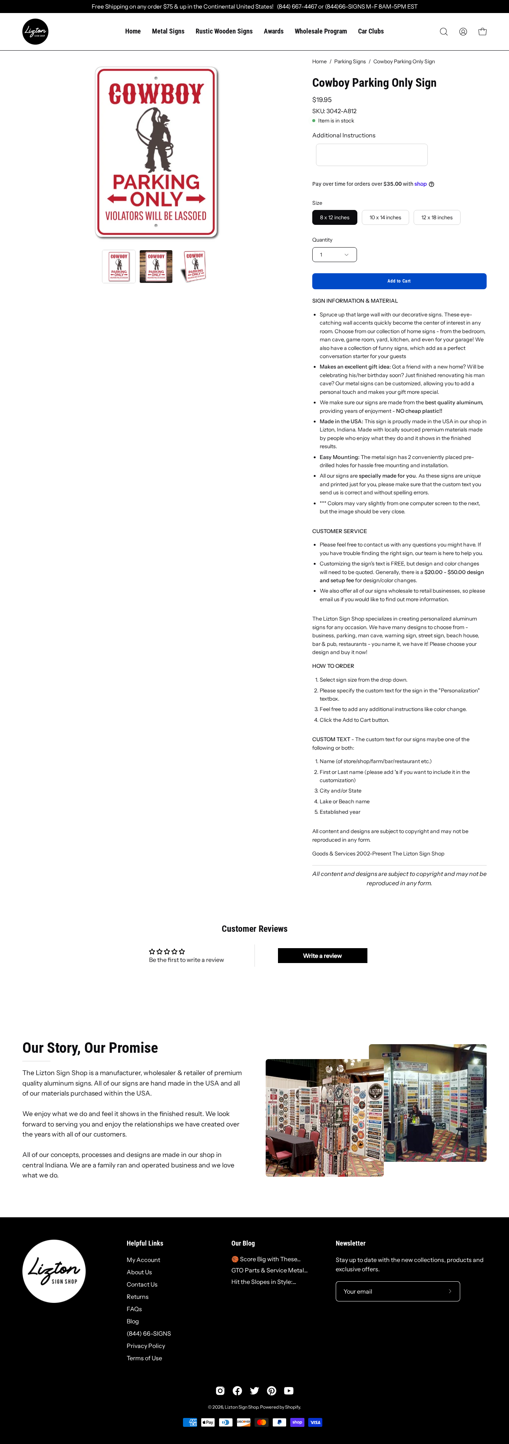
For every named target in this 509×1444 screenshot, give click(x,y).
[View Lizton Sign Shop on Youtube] (288, 1390)
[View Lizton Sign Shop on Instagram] (220, 1390)
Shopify (292, 1407)
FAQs (134, 1309)
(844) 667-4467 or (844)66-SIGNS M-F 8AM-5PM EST (346, 6)
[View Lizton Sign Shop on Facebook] (237, 1390)
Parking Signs (350, 61)
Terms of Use (144, 1358)
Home (319, 61)
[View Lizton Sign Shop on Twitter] (254, 1390)
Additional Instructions (344, 135)
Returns (138, 1296)
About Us (139, 1272)
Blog (133, 1321)
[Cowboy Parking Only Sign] (119, 266)
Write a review (322, 955)
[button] (444, 31)
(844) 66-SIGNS (149, 1333)
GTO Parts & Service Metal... (269, 1270)
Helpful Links (145, 1243)
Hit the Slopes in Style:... (263, 1281)
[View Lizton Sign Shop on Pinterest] (271, 1390)
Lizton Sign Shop (241, 1407)
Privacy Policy (146, 1345)
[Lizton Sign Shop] (35, 32)
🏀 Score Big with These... (266, 1259)
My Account (143, 1259)
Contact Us (142, 1284)
